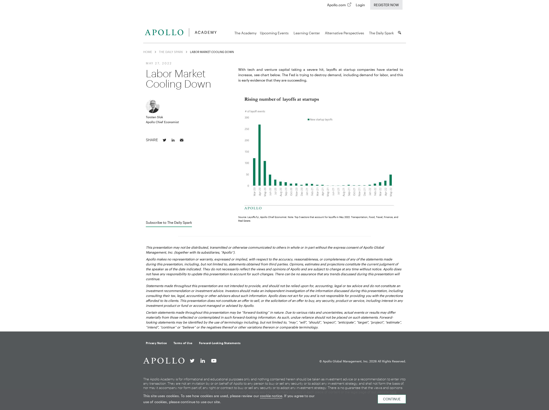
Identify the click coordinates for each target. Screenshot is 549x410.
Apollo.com (336, 5)
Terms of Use (183, 343)
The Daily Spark (381, 33)
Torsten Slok (154, 117)
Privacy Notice (156, 343)
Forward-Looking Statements (220, 343)
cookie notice (271, 396)
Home (147, 52)
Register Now (386, 5)
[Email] (181, 140)
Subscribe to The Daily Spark (169, 222)
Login (360, 5)
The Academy (245, 33)
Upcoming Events (274, 33)
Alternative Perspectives (344, 33)
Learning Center (307, 33)
